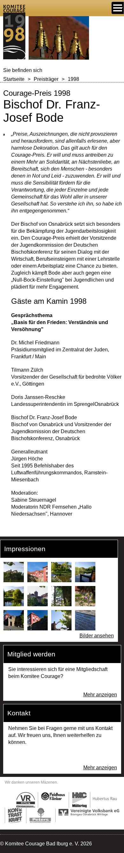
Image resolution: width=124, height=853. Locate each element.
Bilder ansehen (96, 635)
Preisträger (46, 79)
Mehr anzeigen (100, 694)
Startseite (13, 79)
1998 (73, 79)
